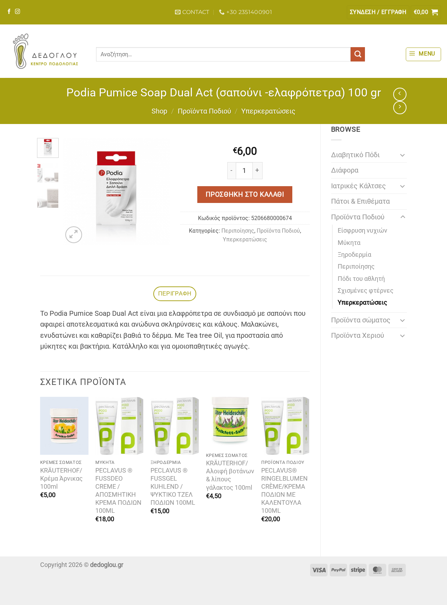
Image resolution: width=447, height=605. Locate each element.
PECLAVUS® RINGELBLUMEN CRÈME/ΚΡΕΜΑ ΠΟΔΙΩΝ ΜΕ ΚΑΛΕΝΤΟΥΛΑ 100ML (284, 490)
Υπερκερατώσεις (268, 111)
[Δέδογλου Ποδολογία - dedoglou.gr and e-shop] (45, 51)
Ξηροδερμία (354, 254)
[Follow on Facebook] (9, 12)
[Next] (159, 191)
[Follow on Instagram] (17, 12)
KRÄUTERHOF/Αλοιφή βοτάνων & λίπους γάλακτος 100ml (230, 475)
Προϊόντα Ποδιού (204, 111)
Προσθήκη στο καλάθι (245, 194)
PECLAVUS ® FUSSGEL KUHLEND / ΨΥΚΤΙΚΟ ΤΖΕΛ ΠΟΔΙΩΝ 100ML (173, 486)
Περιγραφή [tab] (175, 293)
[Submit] (358, 54)
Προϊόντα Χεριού (357, 335)
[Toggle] (402, 155)
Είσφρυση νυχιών (362, 230)
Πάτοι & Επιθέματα (360, 201)
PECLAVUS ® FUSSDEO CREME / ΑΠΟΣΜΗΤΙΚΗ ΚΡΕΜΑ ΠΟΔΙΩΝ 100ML (118, 490)
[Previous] (73, 191)
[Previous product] (399, 107)
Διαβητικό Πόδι (355, 155)
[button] (378, 12)
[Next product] (399, 94)
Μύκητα (349, 242)
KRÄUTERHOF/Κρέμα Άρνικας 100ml (61, 478)
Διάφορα (344, 170)
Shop (159, 111)
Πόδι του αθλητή (361, 278)
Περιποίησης (356, 266)
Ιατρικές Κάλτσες (358, 186)
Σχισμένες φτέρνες (366, 290)
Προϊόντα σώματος (360, 320)
